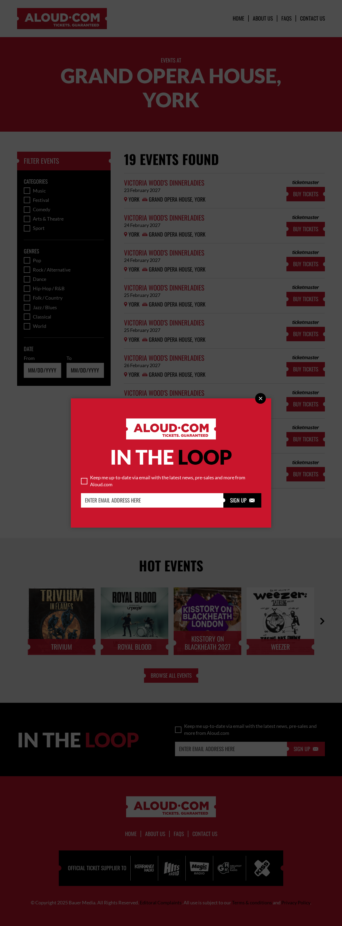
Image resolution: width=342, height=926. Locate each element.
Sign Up (242, 500)
